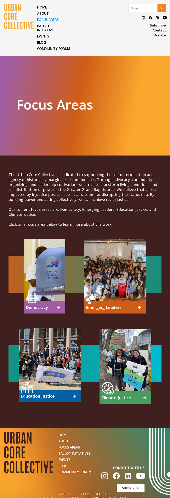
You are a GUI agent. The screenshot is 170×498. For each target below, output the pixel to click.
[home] (19, 16)
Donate (160, 35)
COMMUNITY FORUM (53, 48)
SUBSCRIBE (130, 488)
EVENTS (43, 36)
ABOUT (43, 13)
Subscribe (158, 25)
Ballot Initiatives (46, 28)
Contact (159, 30)
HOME (42, 7)
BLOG (41, 42)
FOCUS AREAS (48, 19)
